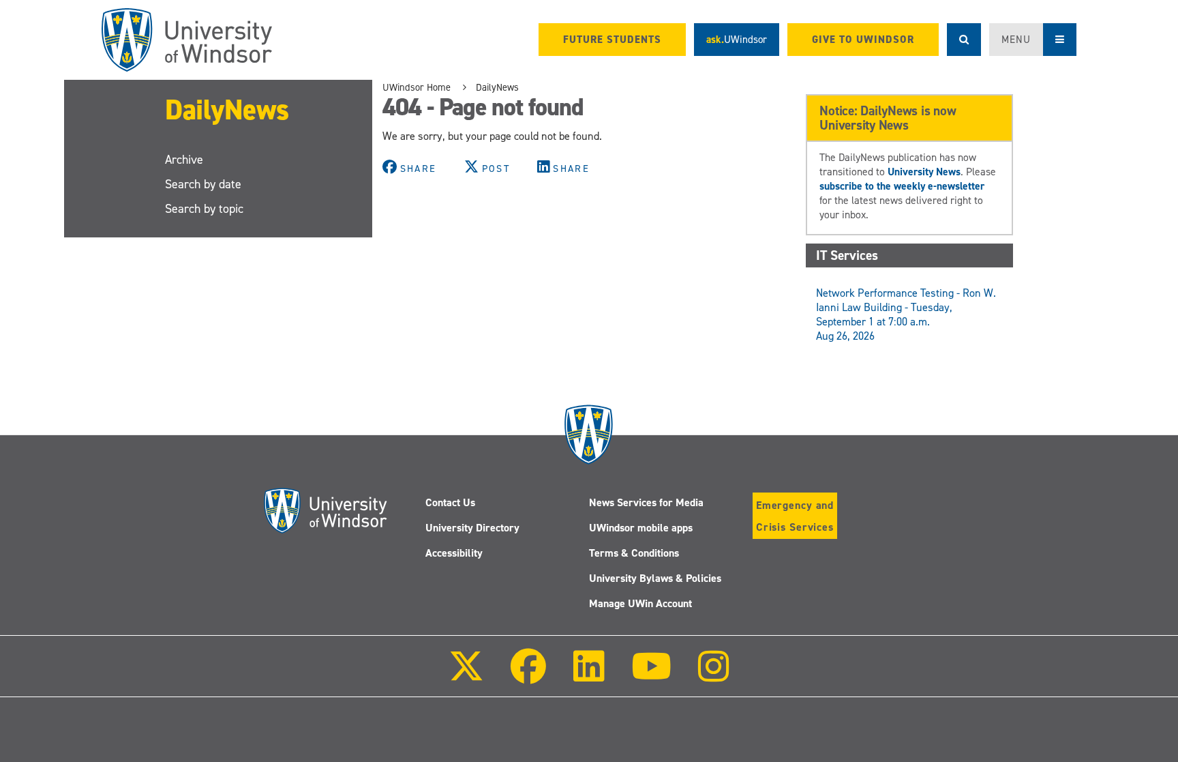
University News (924, 171)
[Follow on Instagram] (714, 676)
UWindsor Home (416, 87)
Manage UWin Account (640, 603)
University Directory (472, 528)
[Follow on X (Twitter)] (466, 676)
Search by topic (204, 209)
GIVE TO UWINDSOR (863, 39)
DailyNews (227, 109)
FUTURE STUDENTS (612, 39)
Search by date (203, 184)
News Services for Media (646, 502)
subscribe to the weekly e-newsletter (901, 186)
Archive (184, 159)
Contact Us (450, 502)
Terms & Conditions (634, 553)
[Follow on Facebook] (528, 676)
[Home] (187, 40)
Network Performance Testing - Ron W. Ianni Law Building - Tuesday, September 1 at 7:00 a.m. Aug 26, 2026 (906, 314)
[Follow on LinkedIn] (588, 676)
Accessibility (454, 553)
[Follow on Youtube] (651, 676)
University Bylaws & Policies (655, 578)
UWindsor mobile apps (641, 528)
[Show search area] (964, 39)
